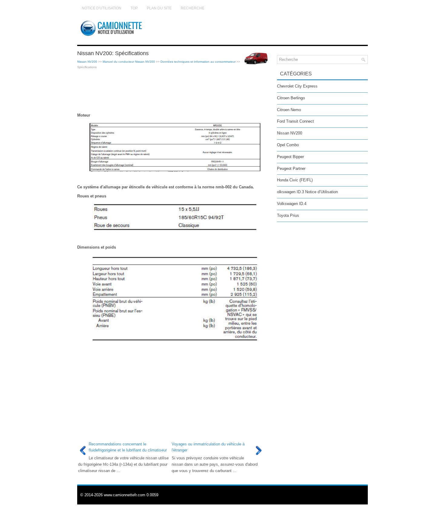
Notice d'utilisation (101, 8)
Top (134, 8)
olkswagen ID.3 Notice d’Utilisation (307, 192)
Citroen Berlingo (291, 98)
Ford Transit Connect (295, 121)
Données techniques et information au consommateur (198, 61)
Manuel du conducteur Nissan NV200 (129, 61)
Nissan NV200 (87, 61)
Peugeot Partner (291, 168)
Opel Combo (288, 145)
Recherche (192, 8)
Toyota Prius (288, 215)
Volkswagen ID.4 (291, 203)
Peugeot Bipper (290, 156)
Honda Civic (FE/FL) (295, 180)
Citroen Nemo (289, 109)
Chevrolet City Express (297, 86)
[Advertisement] (174, 91)
